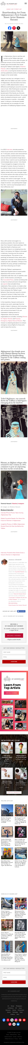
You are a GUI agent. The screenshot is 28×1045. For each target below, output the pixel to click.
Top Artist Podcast (19, 571)
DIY (16, 1008)
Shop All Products (14, 792)
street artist (4, 71)
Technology (15, 1012)
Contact (14, 1036)
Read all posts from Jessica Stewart (18, 605)
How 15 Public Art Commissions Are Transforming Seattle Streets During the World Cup (21, 842)
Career (20, 1008)
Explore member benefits (14, 639)
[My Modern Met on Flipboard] (20, 1019)
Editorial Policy (13, 1034)
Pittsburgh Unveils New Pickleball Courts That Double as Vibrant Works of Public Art (20, 820)
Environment (21, 1010)
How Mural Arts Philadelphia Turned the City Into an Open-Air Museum (7, 863)
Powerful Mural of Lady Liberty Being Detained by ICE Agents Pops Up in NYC (20, 935)
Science (9, 1012)
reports (5, 284)
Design (12, 1006)
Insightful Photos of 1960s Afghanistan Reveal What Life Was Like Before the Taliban (13, 526)
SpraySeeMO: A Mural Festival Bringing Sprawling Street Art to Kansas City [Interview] (7, 957)
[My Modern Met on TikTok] (10, 1023)
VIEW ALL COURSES (11, 693)
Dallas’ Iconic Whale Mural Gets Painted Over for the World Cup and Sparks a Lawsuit (21, 863)
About (7, 1034)
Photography (19, 1006)
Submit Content (8, 1036)
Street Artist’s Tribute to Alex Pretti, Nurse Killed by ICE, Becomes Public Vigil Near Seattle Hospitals (21, 957)
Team (19, 1034)
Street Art (18, 9)
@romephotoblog (13, 603)
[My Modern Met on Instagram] (16, 1019)
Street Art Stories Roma (20, 594)
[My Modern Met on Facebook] (3, 1019)
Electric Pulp (21, 1042)
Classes (14, 1010)
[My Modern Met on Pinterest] (7, 1019)
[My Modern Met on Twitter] (12, 1019)
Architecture (11, 1008)
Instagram (21, 503)
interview (9, 149)
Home (8, 9)
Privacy (16, 1038)
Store (18, 1014)
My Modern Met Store (10, 740)
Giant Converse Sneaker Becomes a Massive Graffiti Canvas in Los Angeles (6, 914)
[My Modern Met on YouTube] (24, 1019)
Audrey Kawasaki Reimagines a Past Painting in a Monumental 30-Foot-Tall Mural (6, 842)
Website (14, 503)
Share (22, 611)
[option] (7, 727)
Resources (8, 1010)
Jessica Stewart (10, 23)
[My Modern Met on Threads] (14, 1023)
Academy (12, 1014)
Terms (20, 1038)
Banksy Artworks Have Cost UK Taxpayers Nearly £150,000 (6, 820)
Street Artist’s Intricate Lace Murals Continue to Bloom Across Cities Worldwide (7, 935)
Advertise (19, 1036)
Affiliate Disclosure (9, 1038)
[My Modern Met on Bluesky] (18, 1023)
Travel (21, 1012)
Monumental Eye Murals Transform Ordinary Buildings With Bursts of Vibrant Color (20, 914)
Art (12, 9)
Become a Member (14, 635)
